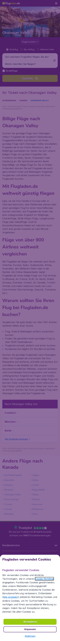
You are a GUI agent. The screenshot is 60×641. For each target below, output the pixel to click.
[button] (30, 636)
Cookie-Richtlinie (44, 578)
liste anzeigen (10, 597)
